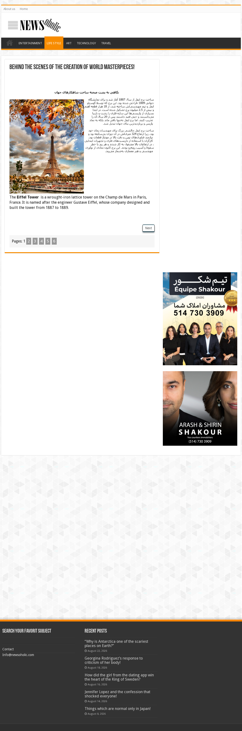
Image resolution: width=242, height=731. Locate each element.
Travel (106, 43)
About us (9, 9)
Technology (86, 43)
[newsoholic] (34, 24)
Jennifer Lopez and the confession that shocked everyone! (117, 694)
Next (148, 228)
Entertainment (30, 43)
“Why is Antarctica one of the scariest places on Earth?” (116, 643)
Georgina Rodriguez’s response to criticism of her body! (114, 660)
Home (24, 9)
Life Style (54, 43)
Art (69, 43)
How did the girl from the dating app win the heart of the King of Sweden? (119, 677)
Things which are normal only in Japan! (118, 708)
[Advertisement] (82, 80)
